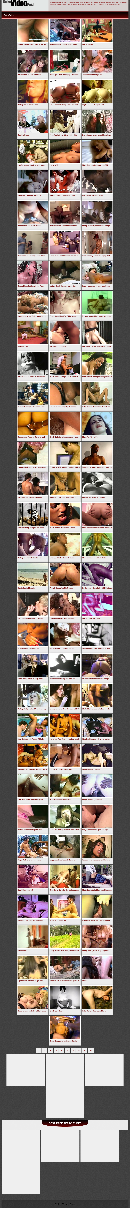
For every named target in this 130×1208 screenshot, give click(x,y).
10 (91, 1050)
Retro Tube (9, 15)
